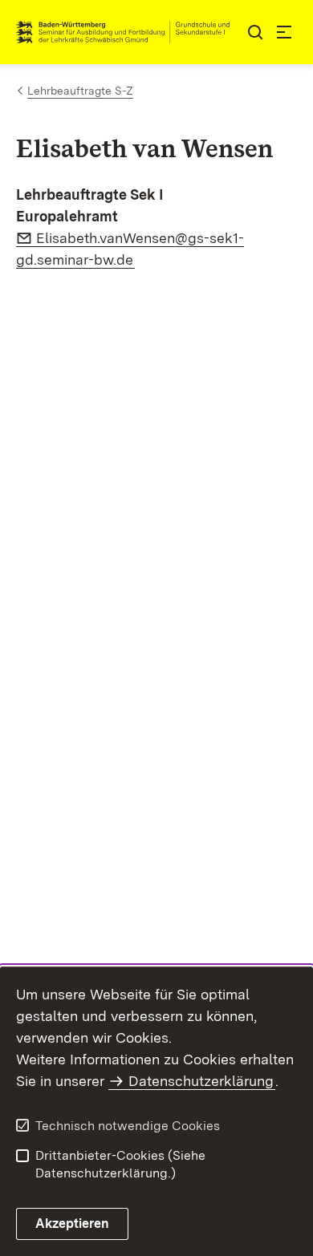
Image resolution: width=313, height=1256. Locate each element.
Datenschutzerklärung (201, 1080)
